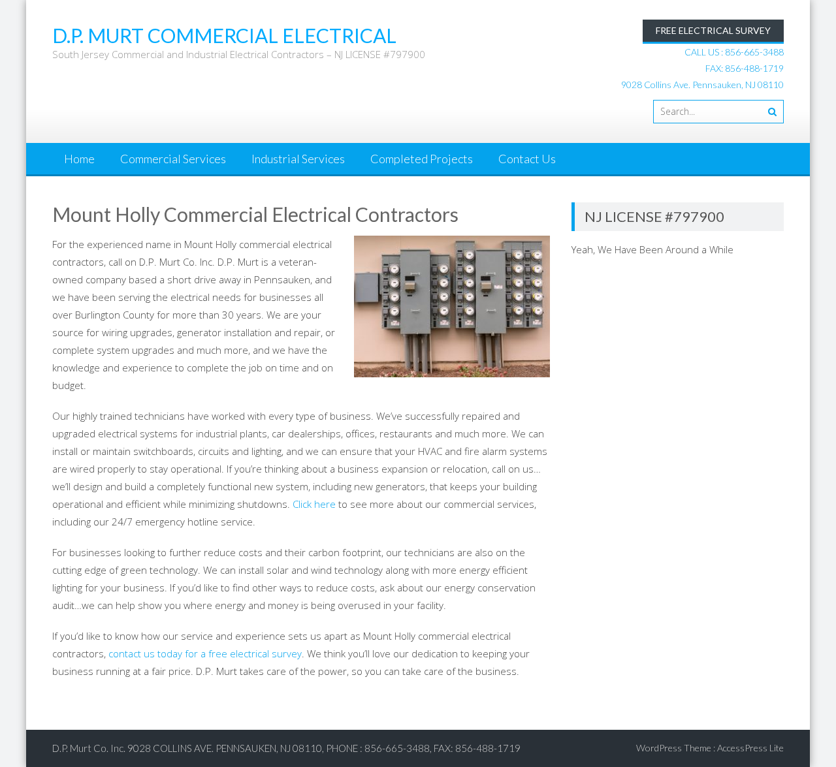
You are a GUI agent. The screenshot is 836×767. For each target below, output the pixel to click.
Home (79, 158)
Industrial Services (298, 158)
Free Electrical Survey (713, 30)
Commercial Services (173, 158)
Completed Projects (421, 158)
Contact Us (527, 158)
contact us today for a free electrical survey (205, 653)
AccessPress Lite (750, 747)
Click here (314, 503)
